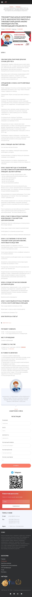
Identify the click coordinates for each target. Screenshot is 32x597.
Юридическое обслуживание (9, 565)
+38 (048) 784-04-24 (13, 519)
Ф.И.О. (4, 427)
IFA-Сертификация (6, 567)
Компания (5, 420)
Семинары (18, 6)
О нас (2, 570)
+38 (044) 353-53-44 (13, 521)
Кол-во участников (7, 457)
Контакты (3, 572)
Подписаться (16, 506)
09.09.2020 (8, 29)
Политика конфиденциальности (22, 590)
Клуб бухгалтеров (6, 563)
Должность (5, 435)
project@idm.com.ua (14, 516)
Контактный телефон (8, 442)
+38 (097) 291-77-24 (13, 523)
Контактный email (7, 449)
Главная (11, 6)
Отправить (16, 465)
